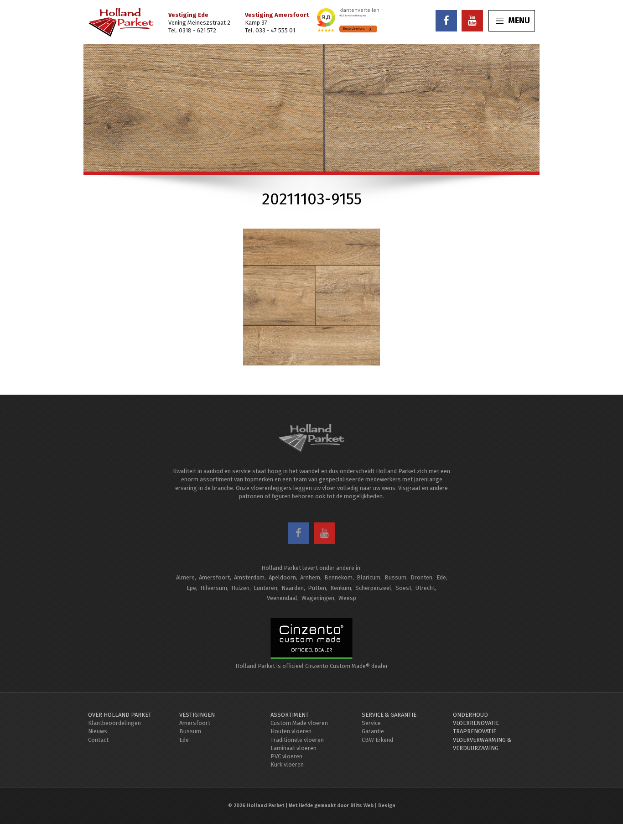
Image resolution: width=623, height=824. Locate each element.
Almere (185, 577)
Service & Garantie (389, 714)
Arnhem (310, 577)
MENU (519, 21)
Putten (317, 587)
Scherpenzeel (373, 587)
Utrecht (425, 587)
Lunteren (265, 587)
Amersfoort (214, 577)
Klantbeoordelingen (114, 723)
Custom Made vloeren (299, 723)
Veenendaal (282, 598)
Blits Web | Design (372, 805)
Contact (98, 739)
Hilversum (213, 587)
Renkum (340, 587)
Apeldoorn (282, 577)
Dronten (421, 577)
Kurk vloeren (287, 764)
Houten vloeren (291, 731)
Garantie (373, 731)
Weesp (347, 598)
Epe (191, 587)
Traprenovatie (474, 731)
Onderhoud (470, 714)
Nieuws (97, 731)
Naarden (292, 587)
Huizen (240, 587)
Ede (441, 577)
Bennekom (338, 577)
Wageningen (317, 598)
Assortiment (289, 714)
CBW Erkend (377, 739)
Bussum (395, 577)
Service (371, 723)
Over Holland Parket (119, 714)
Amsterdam (249, 577)
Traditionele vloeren (297, 739)
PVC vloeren (286, 756)
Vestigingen (197, 714)
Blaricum (368, 577)
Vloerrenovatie (476, 723)
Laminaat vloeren (293, 748)
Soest (403, 587)
